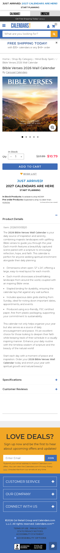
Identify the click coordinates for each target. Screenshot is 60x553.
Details (42, 19)
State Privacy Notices (30, 531)
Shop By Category (22, 59)
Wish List (30, 173)
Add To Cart (30, 166)
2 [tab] (26, 137)
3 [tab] (30, 137)
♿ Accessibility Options (30, 538)
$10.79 (52, 156)
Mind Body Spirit (44, 59)
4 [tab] (34, 137)
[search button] (54, 34)
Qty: (4, 156)
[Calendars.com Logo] (21, 25)
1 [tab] (22, 137)
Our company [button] (18, 494)
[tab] (30, 215)
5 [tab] (38, 137)
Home (6, 59)
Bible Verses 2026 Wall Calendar (20, 62)
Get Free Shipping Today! (26, 19)
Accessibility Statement (30, 534)
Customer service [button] (23, 482)
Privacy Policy (38, 528)
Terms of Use (21, 528)
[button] (15, 13)
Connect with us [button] (21, 506)
